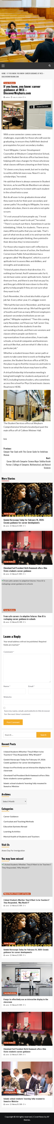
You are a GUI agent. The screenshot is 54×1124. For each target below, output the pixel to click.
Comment (9, 652)
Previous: (26, 451)
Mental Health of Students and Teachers (21, 836)
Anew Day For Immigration (13, 850)
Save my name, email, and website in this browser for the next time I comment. (27, 712)
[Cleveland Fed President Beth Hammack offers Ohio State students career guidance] (27, 548)
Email (31, 686)
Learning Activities (12, 831)
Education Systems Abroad (15, 826)
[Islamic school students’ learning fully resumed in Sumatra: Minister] (27, 1078)
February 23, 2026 (17, 526)
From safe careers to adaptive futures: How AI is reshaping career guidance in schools (25, 618)
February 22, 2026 (17, 1005)
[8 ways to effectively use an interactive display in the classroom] (27, 979)
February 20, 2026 (17, 622)
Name (7, 686)
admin (8, 97)
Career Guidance (9, 83)
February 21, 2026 (17, 574)
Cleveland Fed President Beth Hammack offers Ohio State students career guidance (25, 569)
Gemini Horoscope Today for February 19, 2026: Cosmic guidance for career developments (24, 521)
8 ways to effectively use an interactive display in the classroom (27, 769)
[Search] (49, 65)
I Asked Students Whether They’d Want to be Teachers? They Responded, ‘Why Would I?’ (24, 753)
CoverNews (39, 1116)
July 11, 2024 (17, 97)
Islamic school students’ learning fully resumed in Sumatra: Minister (25, 784)
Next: (28, 463)
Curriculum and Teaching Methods (19, 821)
